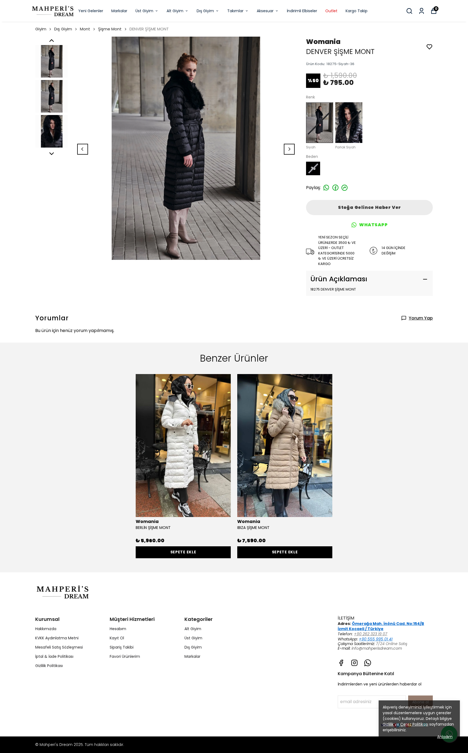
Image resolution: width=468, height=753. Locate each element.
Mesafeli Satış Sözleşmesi (59, 647)
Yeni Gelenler (90, 11)
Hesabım (118, 628)
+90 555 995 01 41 (375, 639)
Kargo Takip (357, 11)
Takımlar (235, 11)
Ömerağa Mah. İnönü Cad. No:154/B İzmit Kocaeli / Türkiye (381, 626)
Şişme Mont (110, 29)
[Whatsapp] (367, 662)
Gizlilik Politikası (49, 665)
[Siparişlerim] (421, 11)
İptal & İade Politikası (54, 656)
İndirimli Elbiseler (302, 11)
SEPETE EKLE (183, 552)
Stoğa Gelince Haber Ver (369, 207)
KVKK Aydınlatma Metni (57, 638)
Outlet (331, 11)
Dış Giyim (205, 11)
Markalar (119, 11)
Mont (85, 29)
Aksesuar (265, 11)
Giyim (40, 29)
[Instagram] (354, 662)
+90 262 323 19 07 (370, 634)
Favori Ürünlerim (125, 656)
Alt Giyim (175, 11)
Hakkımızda (45, 628)
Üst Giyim (144, 11)
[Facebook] (341, 662)
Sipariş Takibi (122, 647)
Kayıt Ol (117, 638)
